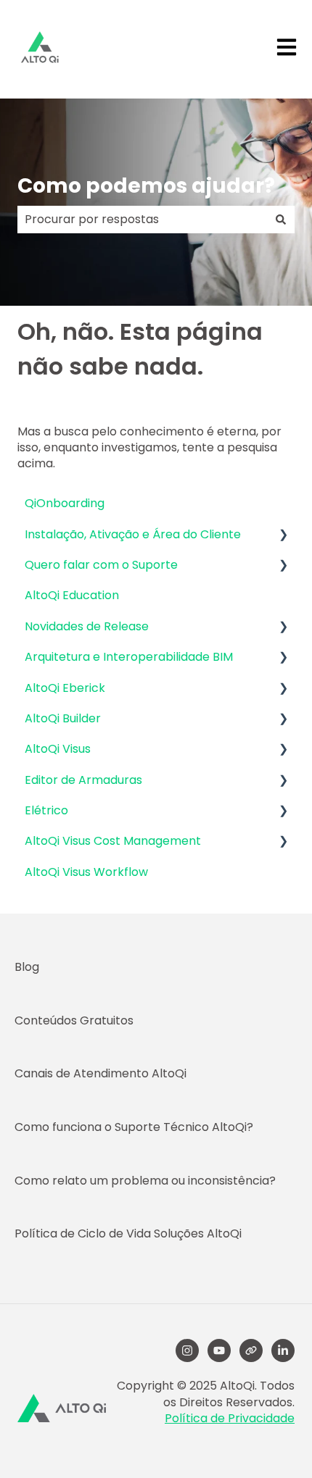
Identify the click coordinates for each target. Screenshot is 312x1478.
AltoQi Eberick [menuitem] (65, 688)
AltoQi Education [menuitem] (72, 595)
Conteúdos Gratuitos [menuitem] (74, 1020)
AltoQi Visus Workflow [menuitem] (86, 872)
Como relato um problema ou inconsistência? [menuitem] (145, 1180)
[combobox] (142, 219)
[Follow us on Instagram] (187, 1350)
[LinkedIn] (283, 1350)
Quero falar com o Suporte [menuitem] (101, 564)
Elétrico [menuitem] (46, 810)
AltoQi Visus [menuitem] (58, 748)
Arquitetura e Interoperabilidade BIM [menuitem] (129, 656)
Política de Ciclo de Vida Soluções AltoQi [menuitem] (128, 1233)
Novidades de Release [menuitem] (87, 626)
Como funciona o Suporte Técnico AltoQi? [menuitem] (134, 1127)
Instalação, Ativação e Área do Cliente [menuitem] (133, 534)
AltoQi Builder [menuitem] (63, 718)
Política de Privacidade (230, 1418)
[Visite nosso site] (251, 1350)
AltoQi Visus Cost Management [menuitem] (113, 840)
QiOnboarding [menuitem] (64, 503)
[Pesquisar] (281, 219)
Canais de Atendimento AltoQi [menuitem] (100, 1073)
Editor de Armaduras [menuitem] (83, 780)
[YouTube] (219, 1350)
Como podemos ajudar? (146, 186)
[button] (283, 536)
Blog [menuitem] (27, 967)
